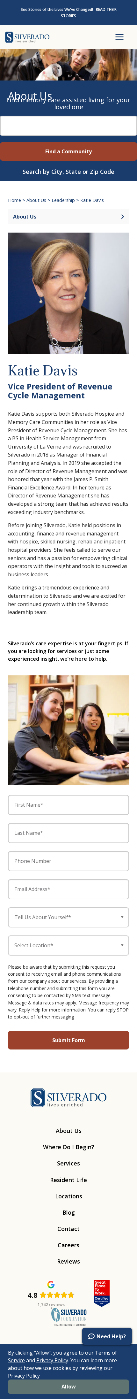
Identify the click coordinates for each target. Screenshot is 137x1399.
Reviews (68, 1261)
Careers (68, 1245)
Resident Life (68, 1180)
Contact (68, 1229)
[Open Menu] (119, 37)
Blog (68, 1212)
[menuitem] (13, 1341)
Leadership (63, 200)
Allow (68, 1386)
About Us (36, 200)
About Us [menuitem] (24, 216)
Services (68, 1163)
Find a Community (68, 151)
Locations (68, 1196)
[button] (107, 1336)
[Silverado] (27, 36)
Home (14, 200)
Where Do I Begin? (68, 1147)
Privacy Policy (52, 1360)
